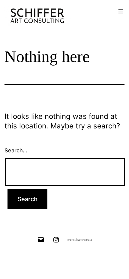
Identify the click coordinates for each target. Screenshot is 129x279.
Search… (15, 150)
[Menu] (120, 11)
